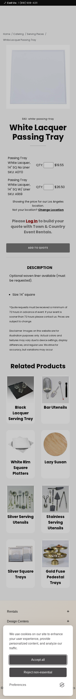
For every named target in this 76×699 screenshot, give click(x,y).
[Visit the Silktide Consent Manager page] (62, 685)
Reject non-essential (38, 672)
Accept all (38, 659)
